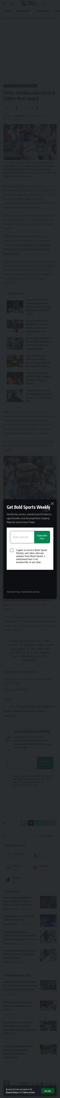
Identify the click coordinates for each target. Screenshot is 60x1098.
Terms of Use (28, 1092)
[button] (47, 1090)
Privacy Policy (12, 1092)
